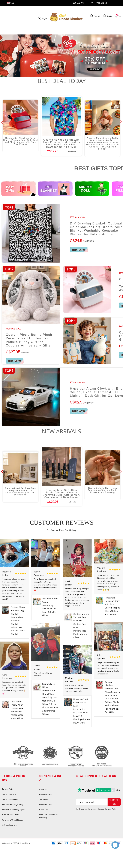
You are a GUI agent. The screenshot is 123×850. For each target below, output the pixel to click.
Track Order (101, 3)
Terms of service (9, 794)
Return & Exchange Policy (12, 804)
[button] (55, 72)
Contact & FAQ (45, 794)
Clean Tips (43, 809)
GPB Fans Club (45, 804)
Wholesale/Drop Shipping (12, 820)
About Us (43, 789)
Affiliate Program (9, 825)
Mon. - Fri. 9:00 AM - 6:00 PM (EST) (49, 816)
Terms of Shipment (10, 799)
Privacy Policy (8, 789)
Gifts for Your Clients (10, 814)
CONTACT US (78, 3)
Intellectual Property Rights (13, 809)
